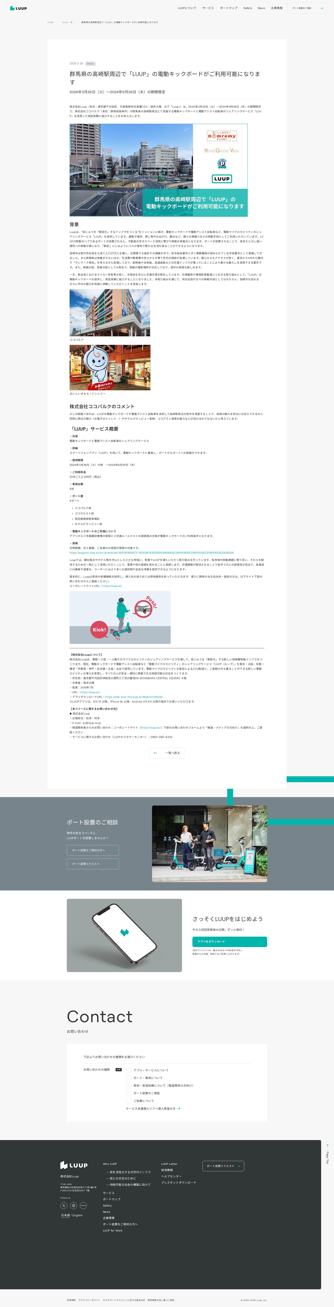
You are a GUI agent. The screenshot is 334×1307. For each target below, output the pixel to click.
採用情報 (167, 1170)
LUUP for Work (113, 1230)
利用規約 (71, 1300)
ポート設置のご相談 (147, 1093)
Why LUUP (110, 1163)
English (78, 1215)
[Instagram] (73, 1205)
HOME (50, 22)
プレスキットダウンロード (178, 1182)
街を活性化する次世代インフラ (130, 1172)
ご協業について (144, 1100)
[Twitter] (63, 1205)
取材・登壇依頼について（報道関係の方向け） (164, 1085)
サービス (208, 8)
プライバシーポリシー (89, 1300)
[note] (83, 1205)
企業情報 (277, 8)
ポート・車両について (148, 1078)
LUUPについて (187, 8)
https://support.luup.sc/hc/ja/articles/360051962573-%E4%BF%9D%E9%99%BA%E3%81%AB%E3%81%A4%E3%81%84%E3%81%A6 (152, 552)
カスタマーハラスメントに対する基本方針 (124, 1300)
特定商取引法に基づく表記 (161, 1300)
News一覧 (67, 22)
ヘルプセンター (171, 1176)
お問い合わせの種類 (102, 1069)
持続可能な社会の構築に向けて (130, 1184)
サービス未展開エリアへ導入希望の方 (151, 1108)
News (261, 8)
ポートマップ (229, 8)
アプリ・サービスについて (151, 1070)
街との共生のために (123, 1178)
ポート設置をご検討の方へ (120, 1224)
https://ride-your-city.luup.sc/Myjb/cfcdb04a (134, 697)
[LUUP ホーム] (19, 8)
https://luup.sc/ (112, 586)
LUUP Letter (169, 1163)
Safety (247, 8)
